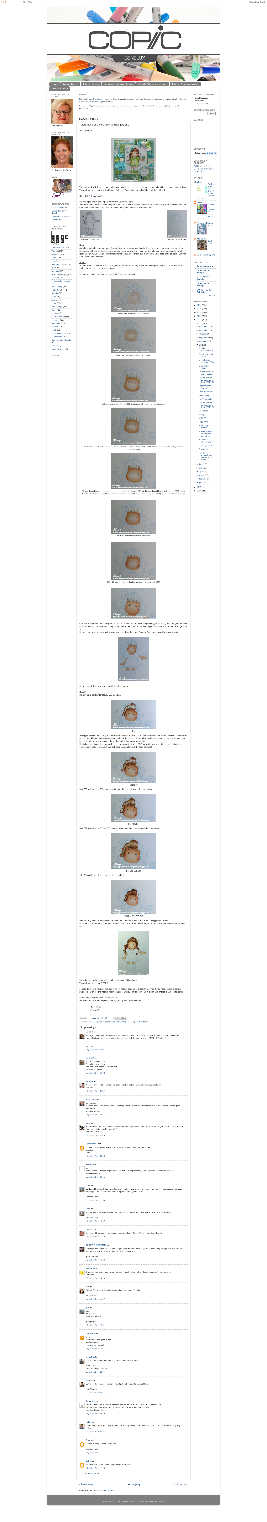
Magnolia (125, 1022)
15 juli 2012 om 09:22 (95, 1114)
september (204, 338)
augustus (203, 341)
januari (202, 482)
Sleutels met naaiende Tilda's (207, 361)
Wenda (89, 1380)
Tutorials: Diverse (91, 84)
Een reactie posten (91, 1473)
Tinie (88, 1440)
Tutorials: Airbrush (59, 88)
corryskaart (91, 1099)
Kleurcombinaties (70, 84)
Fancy (201, 415)
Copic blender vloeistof (61, 340)
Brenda (89, 1165)
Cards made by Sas (206, 255)
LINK (89, 196)
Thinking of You (205, 445)
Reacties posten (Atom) (103, 1490)
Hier (81, 99)
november (204, 330)
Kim (87, 1287)
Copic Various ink (59, 333)
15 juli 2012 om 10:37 (95, 1221)
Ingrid (53, 303)
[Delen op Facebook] (122, 1018)
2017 (199, 305)
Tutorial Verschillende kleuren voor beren (205, 456)
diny (53, 261)
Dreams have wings (205, 367)
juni (201, 464)
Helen (88, 1422)
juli (200, 345)
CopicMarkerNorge (206, 266)
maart (202, 475)
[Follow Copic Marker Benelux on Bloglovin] (206, 154)
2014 (199, 316)
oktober (203, 334)
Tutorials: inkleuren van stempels (118, 84)
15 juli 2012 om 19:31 (95, 1349)
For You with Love (207, 399)
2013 (199, 320)
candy (54, 330)
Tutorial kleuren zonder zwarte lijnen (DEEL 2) (206, 380)
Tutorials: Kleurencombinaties (185, 84)
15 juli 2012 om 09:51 (95, 1177)
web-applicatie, (97, 99)
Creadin (200, 202)
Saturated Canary (59, 264)
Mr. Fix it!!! (203, 411)
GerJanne (90, 1268)
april (201, 471)
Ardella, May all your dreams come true (205, 433)
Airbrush (55, 271)
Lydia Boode (92, 1144)
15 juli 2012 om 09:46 (95, 1135)
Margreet (90, 1058)
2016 (199, 309)
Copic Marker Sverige (203, 284)
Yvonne (89, 1081)
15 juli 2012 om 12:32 (95, 1260)
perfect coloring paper (61, 281)
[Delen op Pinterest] (125, 1018)
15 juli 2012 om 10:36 (95, 1200)
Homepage (134, 1484)
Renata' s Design (205, 223)
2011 (199, 487)
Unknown (90, 1333)
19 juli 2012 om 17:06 (95, 1468)
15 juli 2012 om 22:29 (95, 1413)
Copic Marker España (203, 278)
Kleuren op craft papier (206, 355)
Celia (53, 297)
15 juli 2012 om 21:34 (95, 1372)
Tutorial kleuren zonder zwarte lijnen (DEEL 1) (206, 405)
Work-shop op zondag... (205, 427)
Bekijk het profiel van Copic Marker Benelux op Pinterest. (203, 169)
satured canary (58, 317)
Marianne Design (58, 274)
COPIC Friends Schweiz (204, 291)
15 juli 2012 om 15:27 (95, 1299)
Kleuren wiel (56, 220)
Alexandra (202, 239)
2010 (199, 491)
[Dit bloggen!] (117, 1018)
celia (88, 1123)
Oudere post (180, 1484)
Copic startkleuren (59, 207)
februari (203, 479)
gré (87, 1307)
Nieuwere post (88, 1484)
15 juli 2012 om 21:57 (95, 1393)
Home (55, 84)
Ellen (199, 182)
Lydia (53, 268)
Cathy (88, 1461)
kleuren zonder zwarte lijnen (108, 1022)
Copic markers (57, 248)
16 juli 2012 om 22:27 (95, 1432)
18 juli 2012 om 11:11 (95, 1452)
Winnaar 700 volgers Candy (206, 441)
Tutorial (144, 1022)
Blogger (161, 1501)
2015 (199, 312)
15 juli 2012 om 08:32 (95, 1073)
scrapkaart (135, 1022)
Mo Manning (56, 287)
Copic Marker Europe (203, 271)
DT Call (54, 346)
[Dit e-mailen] (114, 1018)
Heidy (53, 310)
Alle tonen (212, 295)
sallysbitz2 (91, 1357)
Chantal (89, 1230)
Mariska (89, 1032)
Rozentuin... (204, 449)
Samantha (90, 1401)
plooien (54, 313)
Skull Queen (210, 242)
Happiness (203, 422)
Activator (55, 300)
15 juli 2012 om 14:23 (95, 1278)
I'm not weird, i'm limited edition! (206, 373)
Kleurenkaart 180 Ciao (61, 216)
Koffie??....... (204, 418)
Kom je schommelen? (206, 349)
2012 (199, 323)
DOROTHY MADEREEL (96, 1245)
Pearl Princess (205, 395)
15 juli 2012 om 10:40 (95, 1237)
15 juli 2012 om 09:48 (95, 1156)
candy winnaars (58, 337)
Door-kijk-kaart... (206, 392)
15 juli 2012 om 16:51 (95, 1325)
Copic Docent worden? (205, 387)
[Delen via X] (120, 1018)
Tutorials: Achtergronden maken (152, 84)
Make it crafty (57, 290)
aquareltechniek (58, 349)
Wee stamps (56, 307)
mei (201, 468)
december (204, 327)
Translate (204, 103)
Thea (88, 1185)
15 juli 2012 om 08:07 (95, 1049)
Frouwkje (90, 1022)
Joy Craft (55, 278)
